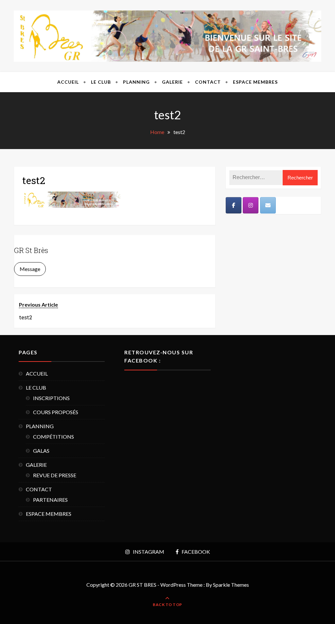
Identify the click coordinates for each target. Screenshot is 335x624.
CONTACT (208, 82)
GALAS (41, 450)
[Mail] (268, 205)
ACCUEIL (68, 82)
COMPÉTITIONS (53, 436)
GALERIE (172, 82)
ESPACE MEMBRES (255, 82)
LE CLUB (101, 82)
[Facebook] (233, 205)
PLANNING (136, 82)
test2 (33, 180)
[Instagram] (250, 205)
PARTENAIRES (50, 500)
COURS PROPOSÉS (55, 412)
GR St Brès (31, 250)
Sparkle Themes (231, 585)
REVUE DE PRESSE (54, 475)
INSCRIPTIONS (51, 398)
